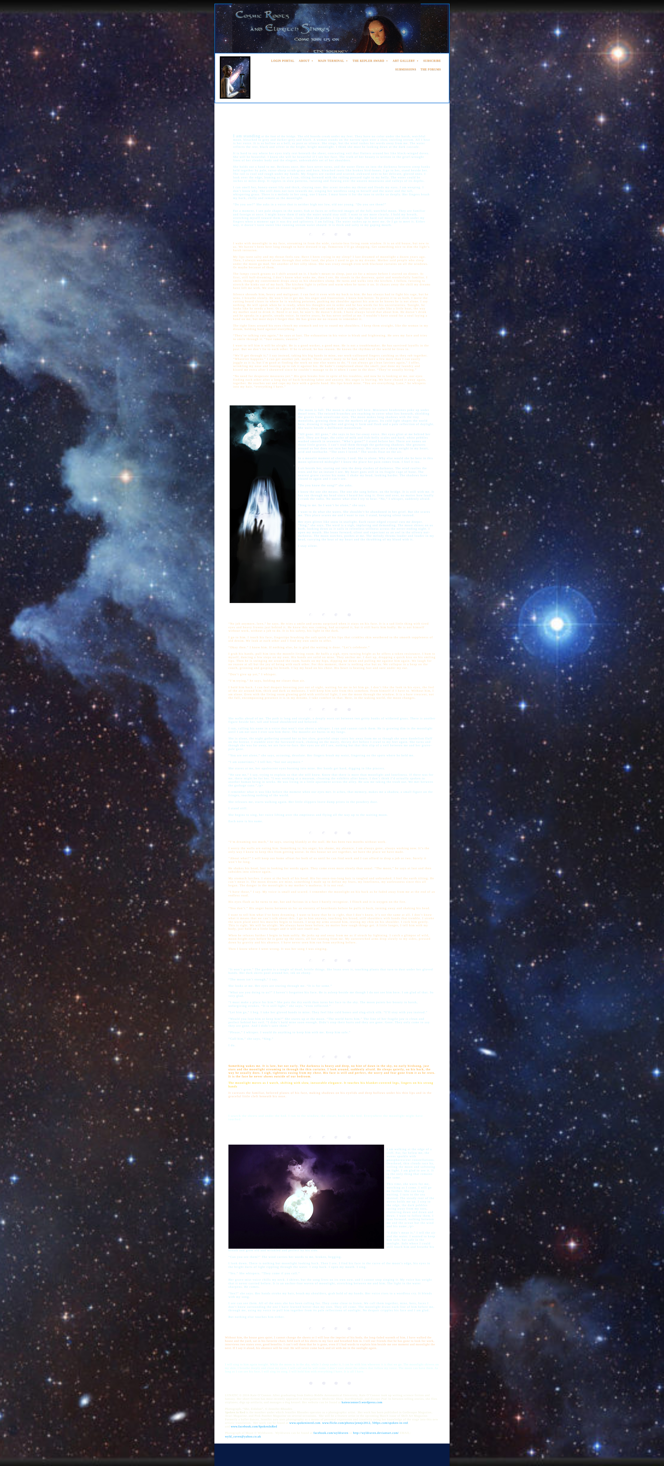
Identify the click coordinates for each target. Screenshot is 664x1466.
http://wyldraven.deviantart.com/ (376, 1433)
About (304, 60)
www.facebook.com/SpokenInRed (254, 1426)
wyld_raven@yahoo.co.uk (243, 1436)
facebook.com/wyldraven (330, 1433)
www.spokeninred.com (304, 1423)
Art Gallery (404, 60)
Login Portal (282, 60)
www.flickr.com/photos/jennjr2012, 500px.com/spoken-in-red (364, 1423)
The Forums (431, 69)
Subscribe (432, 60)
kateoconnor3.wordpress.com (362, 1402)
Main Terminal (331, 60)
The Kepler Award (368, 60)
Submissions (405, 69)
